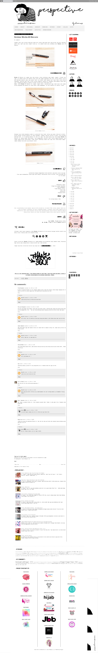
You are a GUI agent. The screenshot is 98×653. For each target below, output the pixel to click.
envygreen (23, 554)
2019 (71, 156)
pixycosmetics (78, 554)
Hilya (40, 551)
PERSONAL (30, 27)
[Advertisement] (75, 121)
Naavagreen (69, 551)
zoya (56, 555)
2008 (71, 208)
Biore (25, 551)
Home (40, 464)
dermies (18, 554)
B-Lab (16, 551)
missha (61, 554)
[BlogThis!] (23, 278)
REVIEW (52, 27)
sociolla (80, 563)
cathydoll (61, 553)
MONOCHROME (47, 30)
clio (70, 553)
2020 (71, 154)
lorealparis (52, 554)
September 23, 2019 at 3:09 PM (30, 297)
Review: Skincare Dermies (26, 535)
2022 (71, 151)
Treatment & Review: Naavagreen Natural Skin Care (76, 188)
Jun (72, 194)
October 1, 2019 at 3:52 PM (29, 344)
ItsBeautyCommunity (33, 563)
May (72, 196)
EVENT (59, 27)
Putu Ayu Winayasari (22, 306)
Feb (72, 199)
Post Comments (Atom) (24, 466)
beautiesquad (55, 563)
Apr (72, 198)
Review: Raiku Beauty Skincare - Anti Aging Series (31, 507)
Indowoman (44, 551)
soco (18, 564)
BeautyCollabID (36, 562)
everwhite (28, 554)
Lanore (64, 551)
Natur (75, 551)
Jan (72, 201)
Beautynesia (55, 562)
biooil (55, 553)
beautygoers (62, 563)
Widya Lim (20, 419)
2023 (71, 149)
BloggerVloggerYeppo (67, 562)
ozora (73, 554)
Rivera (41, 553)
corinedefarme (74, 553)
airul (48, 553)
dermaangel (80, 553)
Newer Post (17, 464)
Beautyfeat (50, 562)
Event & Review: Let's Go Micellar (28, 514)
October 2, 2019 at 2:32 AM (25, 363)
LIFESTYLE (38, 30)
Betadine (20, 551)
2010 (71, 205)
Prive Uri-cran (18, 553)
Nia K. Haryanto (21, 400)
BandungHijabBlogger (22, 562)
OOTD (71, 27)
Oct (72, 161)
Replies (20, 295)
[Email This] (22, 278)
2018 (71, 203)
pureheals (17, 555)
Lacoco (55, 551)
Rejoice (36, 553)
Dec (72, 157)
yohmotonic (47, 555)
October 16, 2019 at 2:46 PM (30, 354)
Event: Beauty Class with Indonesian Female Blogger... (76, 184)
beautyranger (69, 563)
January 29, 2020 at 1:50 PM (31, 410)
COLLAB (65, 27)
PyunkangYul (31, 553)
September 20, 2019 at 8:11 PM (30, 325)
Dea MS (22, 297)
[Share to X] (24, 278)
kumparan (75, 563)
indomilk (37, 554)
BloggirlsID (80, 562)
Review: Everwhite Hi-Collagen (27, 500)
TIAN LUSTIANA (20, 344)
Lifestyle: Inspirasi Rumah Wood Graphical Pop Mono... (76, 169)
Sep (72, 162)
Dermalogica (35, 551)
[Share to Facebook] (26, 278)
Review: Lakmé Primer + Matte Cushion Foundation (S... (76, 180)
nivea (66, 554)
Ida (18, 363)
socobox (25, 555)
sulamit (37, 555)
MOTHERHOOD (19, 30)
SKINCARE (45, 27)
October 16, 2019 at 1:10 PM (30, 381)
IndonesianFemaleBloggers (22, 563)
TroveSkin (48, 563)
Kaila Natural (50, 551)
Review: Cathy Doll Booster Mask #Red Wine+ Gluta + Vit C (33, 528)
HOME (16, 27)
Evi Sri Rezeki (21, 381)
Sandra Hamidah (21, 325)
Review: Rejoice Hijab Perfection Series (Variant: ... (75, 165)
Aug (72, 191)
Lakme (59, 551)
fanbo (33, 554)
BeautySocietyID (43, 562)
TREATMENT (28, 30)
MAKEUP (37, 27)
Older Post (63, 464)
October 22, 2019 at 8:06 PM (30, 400)
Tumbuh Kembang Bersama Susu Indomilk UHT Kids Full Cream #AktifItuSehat (36, 521)
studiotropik (31, 555)
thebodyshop (42, 555)
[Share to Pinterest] (27, 278)
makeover (56, 554)
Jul (72, 193)
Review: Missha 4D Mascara (76, 175)
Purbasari (24, 553)
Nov (72, 159)
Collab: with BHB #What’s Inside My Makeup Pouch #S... (76, 172)
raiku (21, 555)
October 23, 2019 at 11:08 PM (28, 419)
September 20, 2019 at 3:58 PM (32, 306)
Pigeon (80, 551)
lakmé (46, 554)
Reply (19, 292)
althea (51, 553)
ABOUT (22, 27)
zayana (52, 555)
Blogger (61, 649)
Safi (44, 553)
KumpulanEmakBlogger (41, 563)
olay (70, 554)
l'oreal (42, 554)
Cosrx (30, 551)
